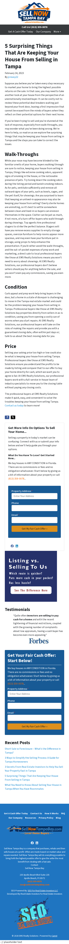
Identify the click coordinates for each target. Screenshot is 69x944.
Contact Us (36, 813)
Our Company (43, 31)
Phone (15, 503)
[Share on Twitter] (13, 417)
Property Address (22, 491)
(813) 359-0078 (16, 478)
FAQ (63, 813)
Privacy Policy (46, 817)
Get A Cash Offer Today (20, 31)
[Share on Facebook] (7, 417)
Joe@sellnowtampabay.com (34, 884)
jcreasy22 (13, 77)
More (56, 31)
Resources (30, 817)
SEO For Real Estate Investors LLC (43, 890)
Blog (58, 817)
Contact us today (14, 405)
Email (15, 515)
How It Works (52, 813)
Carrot (54, 935)
